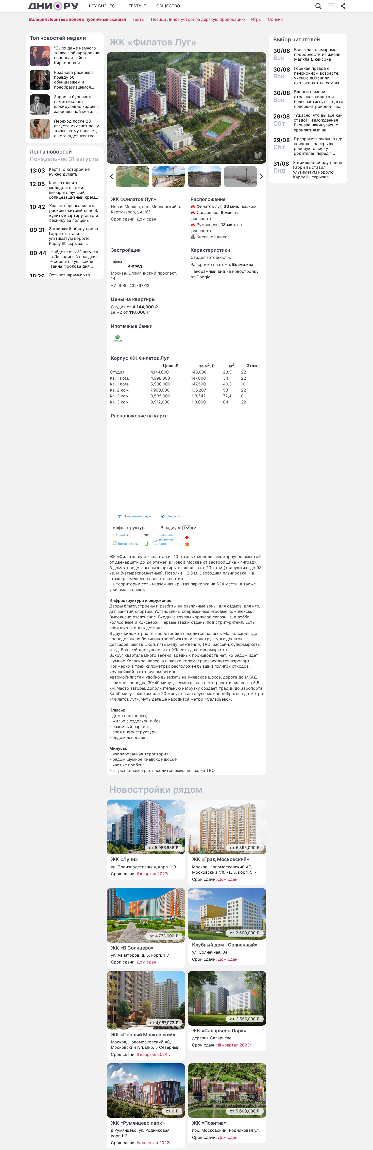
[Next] (261, 176)
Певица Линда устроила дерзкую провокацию (198, 19)
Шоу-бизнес (101, 5)
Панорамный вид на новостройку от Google (225, 274)
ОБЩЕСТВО (168, 5)
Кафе (162, 544)
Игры (256, 19)
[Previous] (111, 176)
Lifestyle (135, 5)
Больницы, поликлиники (164, 537)
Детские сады (128, 544)
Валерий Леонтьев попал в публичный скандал (77, 19)
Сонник (275, 19)
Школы (123, 535)
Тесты (138, 19)
